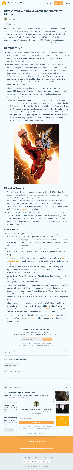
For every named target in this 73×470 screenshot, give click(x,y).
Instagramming (13, 239)
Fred (23, 397)
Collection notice (49, 457)
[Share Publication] (51, 3)
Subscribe (58, 3)
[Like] (6, 24)
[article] (36, 396)
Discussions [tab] (17, 387)
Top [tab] (6, 387)
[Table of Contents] (2, 235)
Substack (27, 466)
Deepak (13, 422)
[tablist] (11, 365)
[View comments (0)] (10, 24)
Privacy (37, 457)
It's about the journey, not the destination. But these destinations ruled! (26, 395)
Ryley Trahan (12, 18)
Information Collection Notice (36, 428)
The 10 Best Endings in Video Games (19, 392)
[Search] (47, 3)
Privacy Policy (50, 428)
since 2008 (49, 315)
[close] (53, 401)
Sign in (67, 3)
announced (24, 209)
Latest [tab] (11, 387)
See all (8, 430)
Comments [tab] (8, 365)
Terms (42, 457)
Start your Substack (32, 462)
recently (31, 318)
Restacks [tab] (15, 365)
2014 (48, 309)
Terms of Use (45, 426)
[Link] (1, 48)
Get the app (45, 462)
